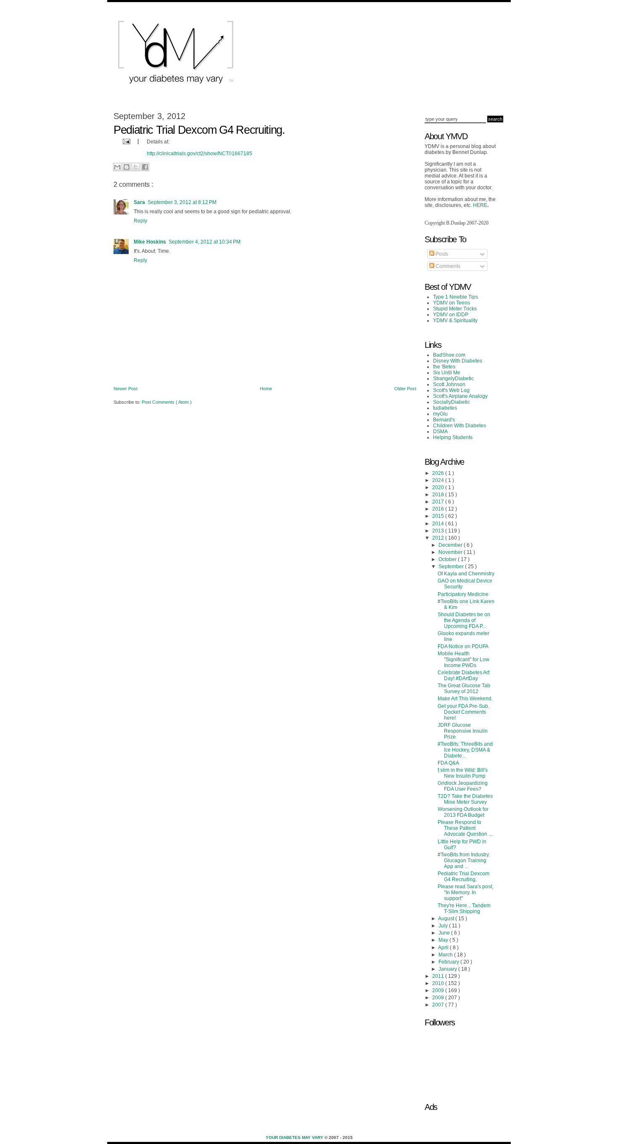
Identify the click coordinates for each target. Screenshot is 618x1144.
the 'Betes (444, 367)
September (451, 566)
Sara (139, 202)
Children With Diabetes (459, 426)
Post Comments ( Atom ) (167, 402)
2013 (438, 531)
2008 (438, 998)
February (449, 962)
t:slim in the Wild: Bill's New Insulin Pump (463, 773)
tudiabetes (445, 408)
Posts (441, 254)
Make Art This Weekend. (465, 699)
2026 (438, 473)
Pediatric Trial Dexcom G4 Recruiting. (463, 876)
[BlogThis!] (126, 167)
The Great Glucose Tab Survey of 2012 (464, 688)
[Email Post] (125, 141)
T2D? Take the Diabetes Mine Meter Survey (465, 799)
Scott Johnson (449, 384)
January (448, 969)
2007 (438, 1005)
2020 (438, 487)
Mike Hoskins (150, 242)
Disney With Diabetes (457, 361)
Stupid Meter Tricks (455, 309)
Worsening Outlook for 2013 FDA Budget (463, 812)
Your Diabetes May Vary (295, 1137)
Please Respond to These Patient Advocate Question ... (465, 828)
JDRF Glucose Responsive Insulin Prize (463, 731)
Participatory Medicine (463, 594)
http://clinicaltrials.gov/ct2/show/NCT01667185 (199, 153)
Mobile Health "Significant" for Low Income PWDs (463, 659)
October (448, 559)
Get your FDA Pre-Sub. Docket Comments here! (463, 712)
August (446, 919)
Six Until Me (446, 373)
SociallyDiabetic (451, 402)
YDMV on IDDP (450, 315)
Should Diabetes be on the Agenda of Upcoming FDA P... (464, 620)
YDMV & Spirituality (455, 320)
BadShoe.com (449, 355)
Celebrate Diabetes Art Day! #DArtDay (463, 675)
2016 (438, 509)
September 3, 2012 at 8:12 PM (182, 202)
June (444, 933)
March (446, 955)
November (451, 552)
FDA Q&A (448, 763)
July (443, 926)
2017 (438, 502)
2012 (438, 538)
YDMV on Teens (451, 303)
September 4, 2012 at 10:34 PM (204, 242)
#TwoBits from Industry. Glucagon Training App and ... (464, 860)
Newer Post (125, 388)
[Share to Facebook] (145, 167)
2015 (438, 516)
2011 (438, 976)
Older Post (405, 388)
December (451, 545)
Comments (447, 266)
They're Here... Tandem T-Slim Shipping (464, 908)
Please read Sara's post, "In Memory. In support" (465, 892)
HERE (480, 205)
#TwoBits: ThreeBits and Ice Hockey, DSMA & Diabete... (465, 750)
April (444, 948)
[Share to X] (136, 167)
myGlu (440, 414)
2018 (438, 495)
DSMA (440, 431)
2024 (438, 480)
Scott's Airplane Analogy (460, 396)
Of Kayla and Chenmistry (466, 574)
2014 (438, 524)
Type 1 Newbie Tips (455, 297)
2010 (438, 983)
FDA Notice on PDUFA (463, 646)
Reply (140, 221)
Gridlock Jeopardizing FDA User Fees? (463, 786)
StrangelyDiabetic (453, 378)
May (443, 940)
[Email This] (117, 167)
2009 (438, 990)
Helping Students (453, 437)
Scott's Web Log (451, 390)
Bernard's (444, 420)
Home (266, 388)
